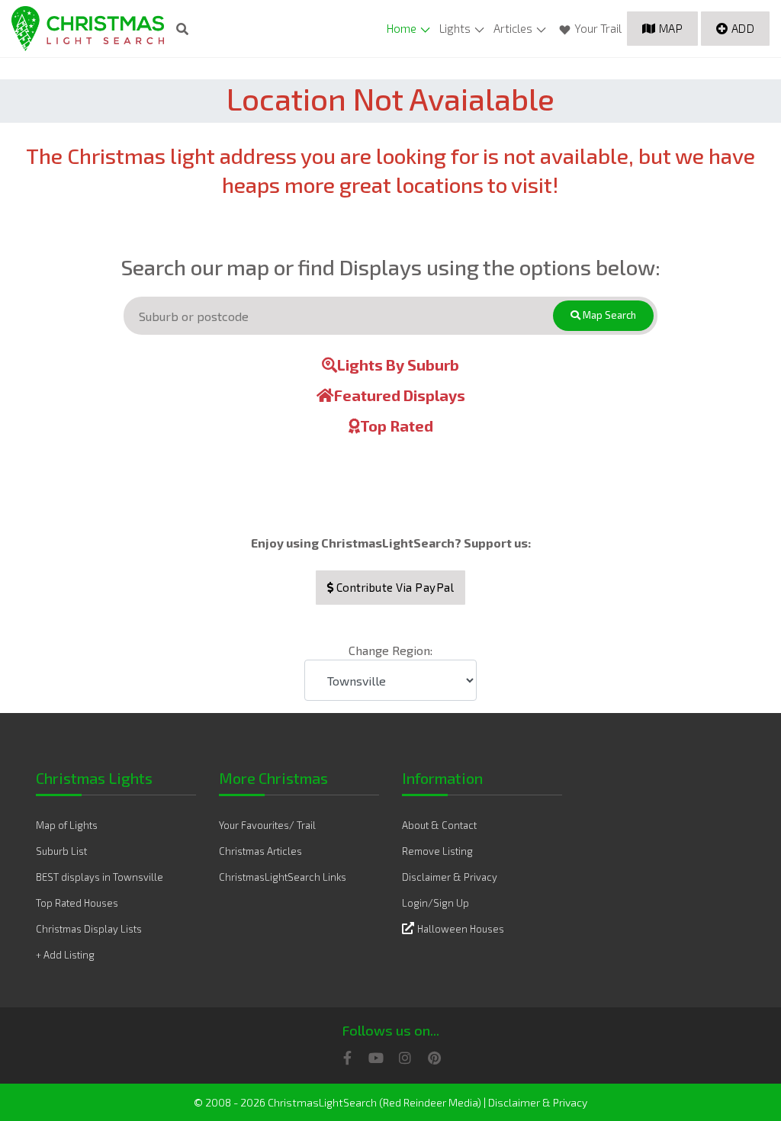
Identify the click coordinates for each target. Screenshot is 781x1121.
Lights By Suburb (398, 364)
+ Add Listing (65, 955)
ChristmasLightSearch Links (282, 877)
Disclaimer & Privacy (449, 877)
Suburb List (61, 851)
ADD (743, 28)
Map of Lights (67, 825)
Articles (512, 28)
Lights (455, 28)
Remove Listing (437, 851)
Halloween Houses (460, 929)
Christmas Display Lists (89, 929)
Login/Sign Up (435, 903)
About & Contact (439, 825)
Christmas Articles (260, 851)
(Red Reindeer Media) (430, 1102)
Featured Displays (399, 395)
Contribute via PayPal (393, 587)
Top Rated (396, 425)
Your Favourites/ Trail (267, 825)
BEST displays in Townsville (99, 877)
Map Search (608, 315)
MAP (671, 28)
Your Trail (598, 28)
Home (401, 28)
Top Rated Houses (77, 903)
